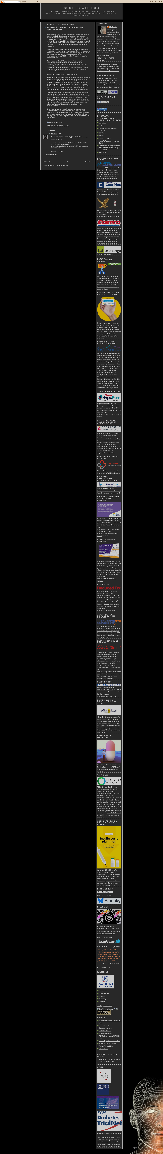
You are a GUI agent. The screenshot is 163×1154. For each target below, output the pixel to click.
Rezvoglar (109, 678)
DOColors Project (104, 1025)
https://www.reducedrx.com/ (106, 610)
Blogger (118, 1146)
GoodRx (101, 125)
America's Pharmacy (105, 138)
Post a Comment (51, 154)
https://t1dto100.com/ (114, 813)
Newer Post (47, 161)
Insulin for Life (103, 1049)
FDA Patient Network (105, 1033)
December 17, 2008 (57, 151)
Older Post (88, 161)
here (81, 38)
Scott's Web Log (81, 8)
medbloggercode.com (104, 1006)
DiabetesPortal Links (105, 1028)
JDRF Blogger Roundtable (107, 1043)
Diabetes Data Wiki (105, 1031)
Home (68, 161)
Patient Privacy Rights (106, 1046)
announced (67, 54)
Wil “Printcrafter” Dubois (112, 963)
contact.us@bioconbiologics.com (109, 525)
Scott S (113, 27)
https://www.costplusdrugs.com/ (107, 194)
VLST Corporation (65, 61)
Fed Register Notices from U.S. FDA (109, 1133)
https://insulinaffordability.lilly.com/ (108, 473)
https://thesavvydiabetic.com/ (106, 793)
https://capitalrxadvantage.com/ (107, 178)
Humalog (103, 676)
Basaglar (100, 678)
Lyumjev (109, 676)
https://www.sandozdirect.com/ (107, 696)
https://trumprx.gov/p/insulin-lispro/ (108, 216)
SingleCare (102, 123)
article (54, 74)
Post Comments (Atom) (60, 165)
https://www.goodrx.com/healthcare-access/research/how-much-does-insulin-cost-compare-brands (108, 883)
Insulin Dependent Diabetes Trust (109, 1041)
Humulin (115, 676)
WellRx (101, 135)
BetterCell (54, 134)
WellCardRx (103, 152)
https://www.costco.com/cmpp (107, 243)
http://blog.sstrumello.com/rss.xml (108, 71)
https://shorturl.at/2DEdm (105, 690)
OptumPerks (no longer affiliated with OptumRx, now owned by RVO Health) (109, 147)
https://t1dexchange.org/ (105, 254)
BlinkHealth (102, 133)
